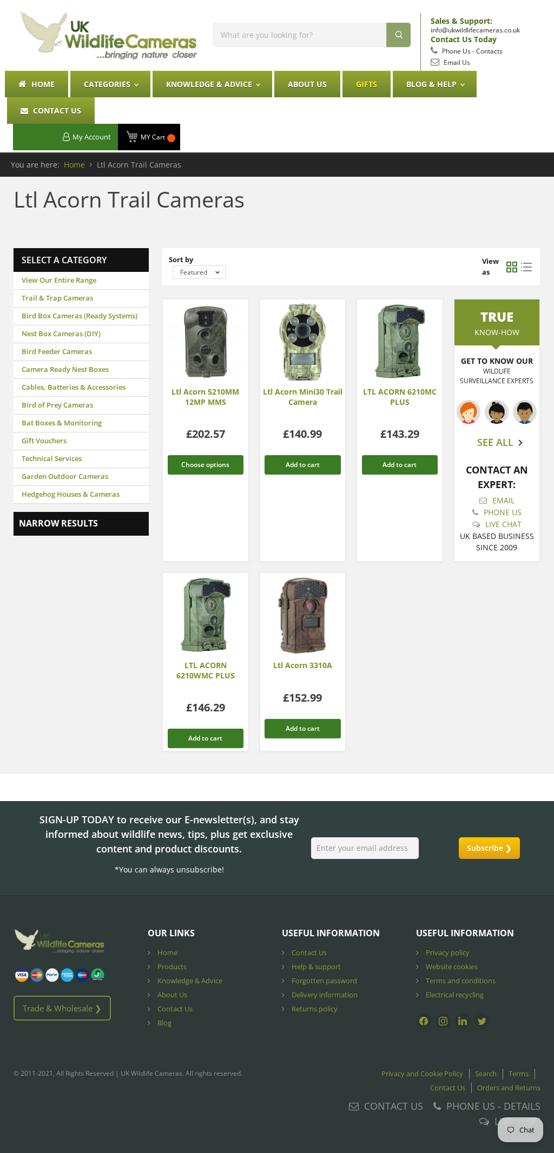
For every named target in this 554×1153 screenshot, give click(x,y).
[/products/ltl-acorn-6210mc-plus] (400, 342)
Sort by (181, 259)
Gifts (366, 84)
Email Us (456, 62)
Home (42, 84)
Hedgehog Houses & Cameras (71, 494)
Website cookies (451, 966)
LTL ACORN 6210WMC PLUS (205, 670)
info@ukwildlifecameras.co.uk (475, 30)
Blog (164, 1023)
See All (495, 442)
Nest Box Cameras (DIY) (61, 333)
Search (486, 1073)
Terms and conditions (460, 980)
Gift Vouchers (44, 440)
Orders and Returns (508, 1087)
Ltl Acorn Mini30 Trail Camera (302, 396)
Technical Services (52, 458)
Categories (108, 84)
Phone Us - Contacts (471, 51)
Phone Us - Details (493, 1105)
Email (503, 500)
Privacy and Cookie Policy (422, 1073)
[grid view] (511, 266)
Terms (519, 1073)
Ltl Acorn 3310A (302, 665)
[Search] (398, 35)
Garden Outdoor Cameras (65, 476)
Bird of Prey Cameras (57, 405)
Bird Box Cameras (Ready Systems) (79, 316)
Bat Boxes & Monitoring (62, 423)
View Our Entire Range (59, 280)
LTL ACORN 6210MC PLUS (400, 396)
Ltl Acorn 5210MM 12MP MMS (205, 396)
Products (171, 966)
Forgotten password (323, 980)
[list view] (526, 266)
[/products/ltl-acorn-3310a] (303, 616)
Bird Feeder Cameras (57, 351)
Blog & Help (432, 84)
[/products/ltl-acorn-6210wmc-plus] (206, 616)
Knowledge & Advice (210, 84)
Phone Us (503, 512)
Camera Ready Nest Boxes (65, 369)
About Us (307, 84)
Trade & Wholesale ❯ (62, 1008)
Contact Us (56, 110)
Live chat (503, 524)
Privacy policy (447, 952)
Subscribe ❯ (489, 848)
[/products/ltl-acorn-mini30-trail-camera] (303, 342)
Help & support (315, 966)
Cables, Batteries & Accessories (74, 387)
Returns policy (314, 1009)
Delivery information (324, 994)
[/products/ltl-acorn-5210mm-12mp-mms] (206, 342)
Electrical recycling (454, 994)
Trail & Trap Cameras (57, 298)
